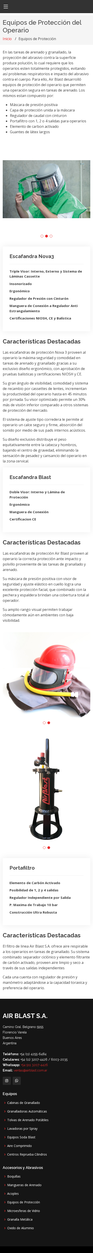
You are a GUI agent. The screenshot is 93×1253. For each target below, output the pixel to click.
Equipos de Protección (23, 1202)
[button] (42, 236)
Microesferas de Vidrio (23, 1210)
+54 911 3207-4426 (34, 1065)
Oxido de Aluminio (20, 1228)
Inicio (7, 38)
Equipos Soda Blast (21, 1137)
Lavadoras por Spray (22, 1128)
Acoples (13, 1193)
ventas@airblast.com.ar (30, 1070)
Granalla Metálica (20, 1219)
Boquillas (14, 1176)
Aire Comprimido (19, 1145)
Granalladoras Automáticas (27, 1111)
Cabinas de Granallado (23, 1102)
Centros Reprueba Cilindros (27, 1154)
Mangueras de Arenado (24, 1185)
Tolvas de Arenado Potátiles (28, 1120)
